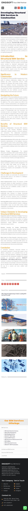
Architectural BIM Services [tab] (8, 449)
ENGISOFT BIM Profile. (10, 436)
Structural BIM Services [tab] (7, 452)
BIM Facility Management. (10, 432)
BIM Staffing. (8, 441)
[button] (2, 8)
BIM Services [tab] (5, 427)
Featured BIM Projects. (10, 437)
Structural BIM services (18, 42)
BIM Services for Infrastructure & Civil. (13, 439)
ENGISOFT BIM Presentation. (11, 444)
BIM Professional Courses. (11, 442)
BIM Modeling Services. (10, 434)
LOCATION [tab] (4, 455)
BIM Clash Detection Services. (12, 431)
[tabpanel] (14, 438)
